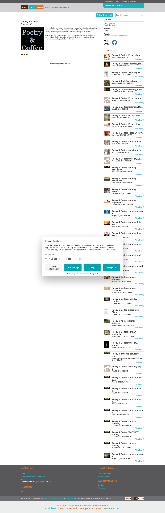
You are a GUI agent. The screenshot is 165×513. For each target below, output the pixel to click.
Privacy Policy (58, 498)
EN (136, 498)
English (116, 1)
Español (124, 1)
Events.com (112, 508)
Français (133, 1)
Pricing (101, 485)
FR (143, 498)
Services (101, 488)
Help (110, 15)
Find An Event (102, 15)
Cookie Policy (70, 498)
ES (139, 498)
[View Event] (139, 59)
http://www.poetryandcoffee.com (115, 36)
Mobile (128, 498)
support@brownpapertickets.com (33, 476)
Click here (50, 508)
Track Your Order (104, 473)
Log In (118, 5)
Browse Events (104, 476)
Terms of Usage (48, 498)
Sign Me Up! (109, 5)
